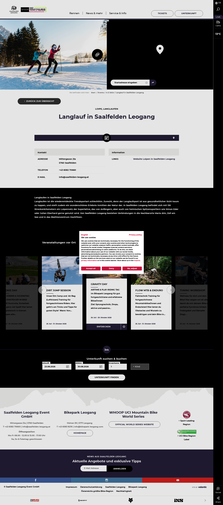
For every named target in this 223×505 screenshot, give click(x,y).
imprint (137, 260)
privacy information (89, 260)
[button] (86, 235)
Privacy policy (135, 235)
